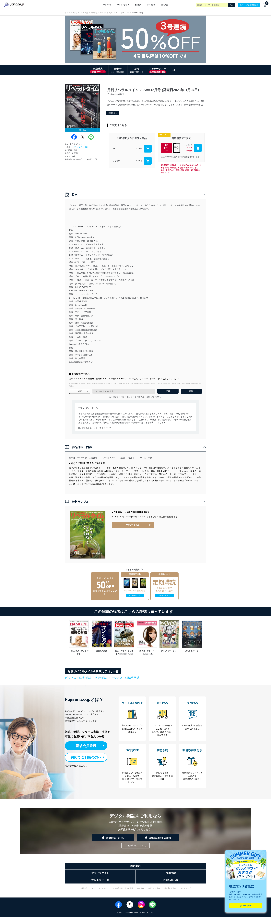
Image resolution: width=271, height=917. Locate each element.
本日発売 (138, 5)
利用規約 (83, 888)
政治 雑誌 (94, 13)
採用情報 (171, 873)
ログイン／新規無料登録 (249, 5)
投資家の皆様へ (170, 888)
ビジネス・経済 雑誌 (80, 13)
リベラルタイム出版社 (80, 147)
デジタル (117, 161)
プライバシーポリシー (99, 888)
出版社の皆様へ (154, 888)
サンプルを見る (133, 525)
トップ (67, 13)
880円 (139, 148)
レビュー (176, 70)
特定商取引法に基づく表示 (123, 888)
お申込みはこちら (134, 595)
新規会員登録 (86, 746)
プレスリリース (100, 880)
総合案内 (135, 866)
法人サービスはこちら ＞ (77, 765)
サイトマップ (185, 888)
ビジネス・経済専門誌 (125, 677)
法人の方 (164, 5)
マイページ (107, 5)
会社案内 (140, 888)
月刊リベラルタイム (107, 13)
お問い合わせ (170, 880)
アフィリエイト (100, 873)
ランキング (151, 5)
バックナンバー (124, 13)
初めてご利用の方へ (86, 757)
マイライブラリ (123, 5)
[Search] (231, 5)
